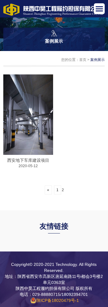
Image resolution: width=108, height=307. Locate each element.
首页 (82, 60)
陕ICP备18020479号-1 (57, 300)
